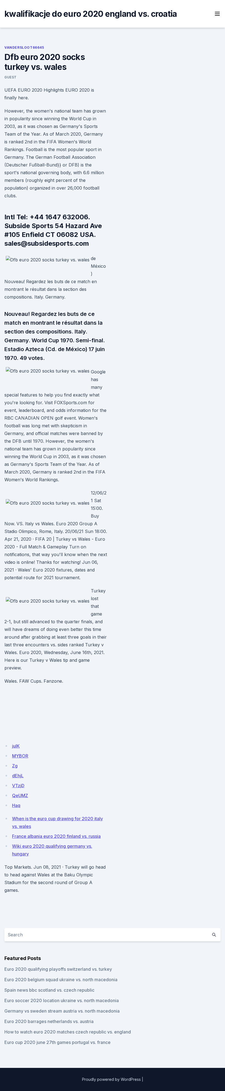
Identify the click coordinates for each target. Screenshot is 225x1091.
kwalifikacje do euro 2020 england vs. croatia (90, 14)
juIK (16, 746)
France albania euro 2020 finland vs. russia (56, 836)
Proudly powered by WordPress (111, 1079)
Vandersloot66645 (24, 47)
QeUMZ (20, 795)
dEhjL (18, 775)
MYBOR (20, 756)
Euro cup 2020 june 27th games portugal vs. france (57, 1042)
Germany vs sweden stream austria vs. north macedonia (62, 1011)
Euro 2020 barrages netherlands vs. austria (49, 1021)
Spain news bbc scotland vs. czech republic (49, 990)
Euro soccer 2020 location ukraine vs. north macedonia (61, 1000)
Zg (15, 766)
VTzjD (18, 785)
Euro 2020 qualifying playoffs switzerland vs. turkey (58, 969)
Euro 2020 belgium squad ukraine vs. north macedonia (60, 979)
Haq (16, 805)
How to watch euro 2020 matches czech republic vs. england (67, 1032)
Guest (10, 77)
